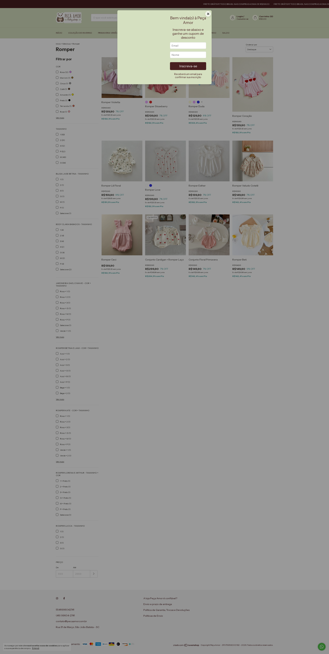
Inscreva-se (188, 66)
